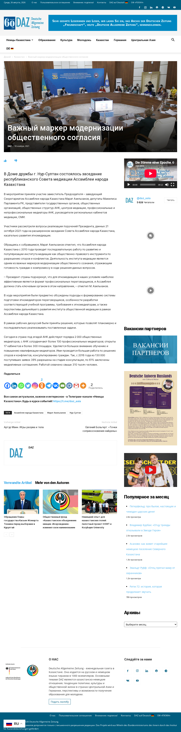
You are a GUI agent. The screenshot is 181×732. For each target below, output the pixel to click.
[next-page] (12, 534)
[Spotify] (157, 7)
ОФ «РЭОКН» (137, 2)
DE (8, 48)
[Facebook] (139, 7)
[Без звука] (167, 184)
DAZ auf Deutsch (117, 2)
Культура (66, 40)
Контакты (101, 2)
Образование (47, 40)
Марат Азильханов (56, 412)
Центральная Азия (143, 40)
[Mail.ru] (69, 383)
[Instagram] (145, 7)
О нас (34, 2)
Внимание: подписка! (83, 2)
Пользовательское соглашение (55, 2)
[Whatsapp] (21, 383)
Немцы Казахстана (18, 40)
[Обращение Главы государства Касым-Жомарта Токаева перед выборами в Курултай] (21, 502)
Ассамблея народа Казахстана (28, 412)
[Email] (62, 383)
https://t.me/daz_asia (67, 401)
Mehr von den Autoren (52, 483)
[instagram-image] (150, 234)
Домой (7, 56)
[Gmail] (76, 383)
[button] (173, 40)
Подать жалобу (60, 701)
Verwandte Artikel (18, 483)
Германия (120, 40)
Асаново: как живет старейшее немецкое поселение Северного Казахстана (146, 549)
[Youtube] (174, 7)
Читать (170, 200)
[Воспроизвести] (128, 184)
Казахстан (102, 40)
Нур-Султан (75, 412)
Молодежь (84, 40)
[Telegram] (162, 7)
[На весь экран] (172, 184)
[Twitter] (28, 383)
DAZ (9, 146)
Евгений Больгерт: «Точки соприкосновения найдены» (100, 429)
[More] (83, 383)
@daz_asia (144, 198)
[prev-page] (6, 534)
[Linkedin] (151, 7)
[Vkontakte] (55, 383)
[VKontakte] (168, 7)
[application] (150, 173)
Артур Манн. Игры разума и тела (24, 427)
